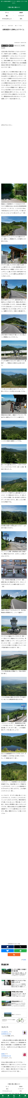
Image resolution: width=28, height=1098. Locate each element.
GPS (21, 1091)
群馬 (24, 45)
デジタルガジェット (7, 1091)
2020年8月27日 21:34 (6, 1055)
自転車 (11, 45)
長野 (4, 48)
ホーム (7, 1086)
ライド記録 (5, 45)
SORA (3, 1054)
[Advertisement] (14, 36)
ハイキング (20, 1088)
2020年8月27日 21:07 (6, 1033)
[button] (25, 553)
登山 (7, 1088)
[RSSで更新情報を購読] (14, 954)
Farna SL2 (18, 45)
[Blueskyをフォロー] (7, 950)
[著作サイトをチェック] (7, 946)
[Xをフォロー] (20, 946)
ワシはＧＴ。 (5, 1032)
